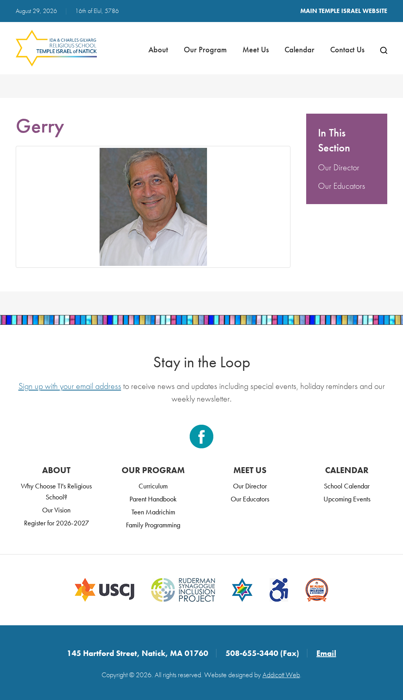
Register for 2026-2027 (56, 522)
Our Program (205, 49)
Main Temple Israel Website (343, 11)
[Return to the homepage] (56, 48)
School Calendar (347, 485)
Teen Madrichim (153, 511)
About (158, 49)
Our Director (338, 167)
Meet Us (255, 49)
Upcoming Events (347, 498)
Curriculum (153, 485)
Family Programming (153, 524)
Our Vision (56, 509)
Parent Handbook (153, 498)
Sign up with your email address (69, 386)
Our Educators (341, 186)
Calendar (299, 49)
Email (326, 653)
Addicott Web (281, 674)
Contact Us (347, 49)
